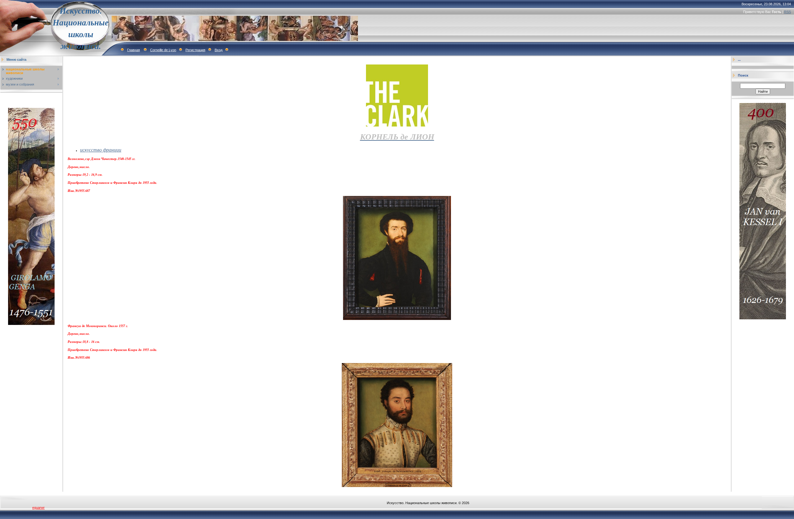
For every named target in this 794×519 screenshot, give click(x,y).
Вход (218, 50)
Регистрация (195, 50)
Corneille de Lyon (163, 50)
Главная (133, 50)
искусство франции (100, 149)
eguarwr (38, 507)
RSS (787, 12)
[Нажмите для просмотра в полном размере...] (397, 318)
